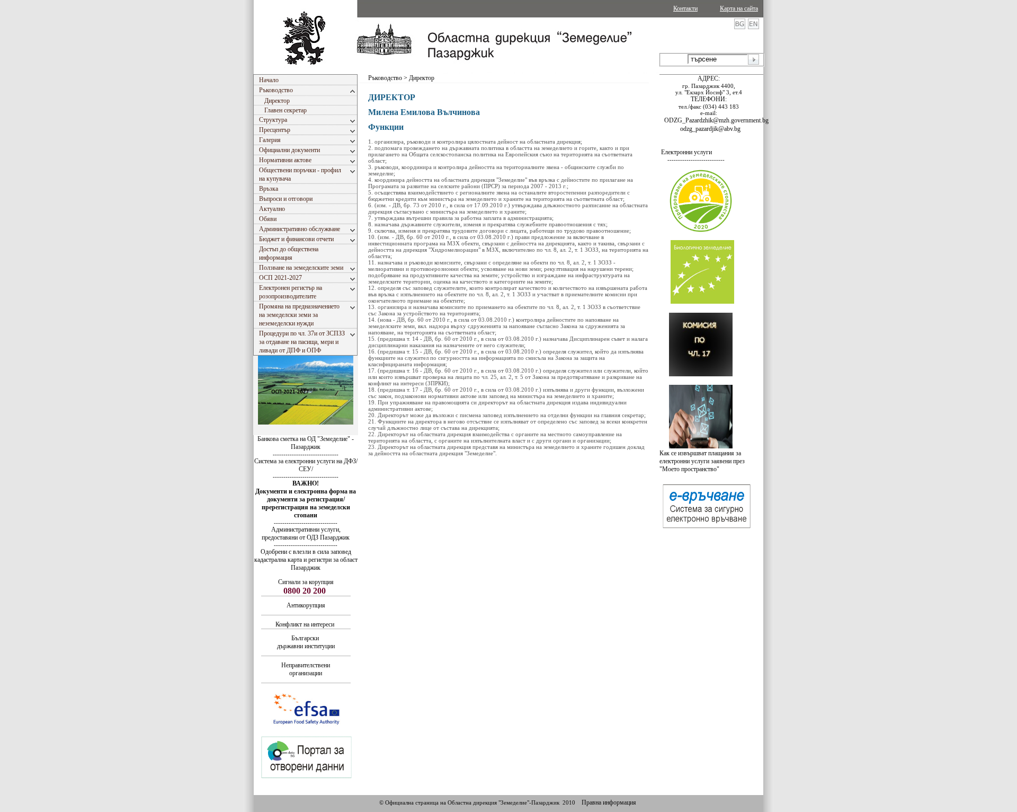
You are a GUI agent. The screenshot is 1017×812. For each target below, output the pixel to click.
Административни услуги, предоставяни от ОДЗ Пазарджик (306, 533)
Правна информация (609, 802)
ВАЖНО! (305, 483)
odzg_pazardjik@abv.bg (710, 129)
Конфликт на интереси (304, 624)
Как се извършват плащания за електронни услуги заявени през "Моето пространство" (702, 461)
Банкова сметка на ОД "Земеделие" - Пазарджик (305, 443)
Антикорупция (306, 605)
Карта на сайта (739, 8)
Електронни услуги (686, 152)
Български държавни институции (306, 642)
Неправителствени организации (305, 669)
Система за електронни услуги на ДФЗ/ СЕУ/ (306, 465)
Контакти (685, 8)
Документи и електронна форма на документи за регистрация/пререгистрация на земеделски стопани (305, 503)
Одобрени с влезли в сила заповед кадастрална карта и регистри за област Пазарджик (306, 559)
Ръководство (386, 78)
